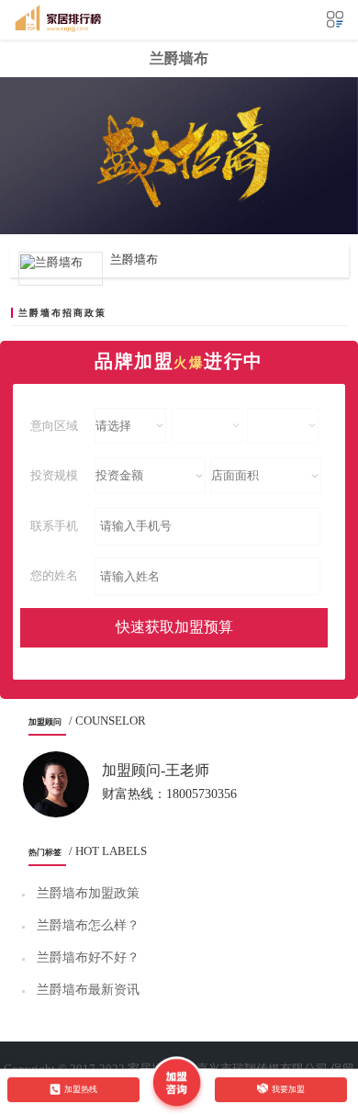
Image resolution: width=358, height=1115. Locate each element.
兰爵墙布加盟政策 (88, 893)
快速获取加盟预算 (174, 627)
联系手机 (54, 526)
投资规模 (54, 475)
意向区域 (54, 426)
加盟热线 (80, 1089)
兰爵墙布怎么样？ (88, 925)
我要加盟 (288, 1089)
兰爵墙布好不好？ (88, 957)
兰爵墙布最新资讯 (88, 990)
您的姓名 (54, 575)
